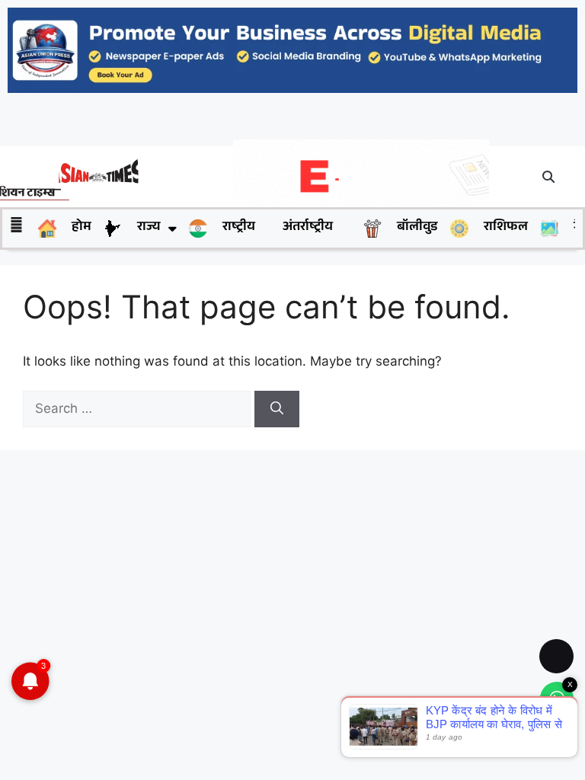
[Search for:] (138, 408)
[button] (549, 176)
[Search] (276, 409)
